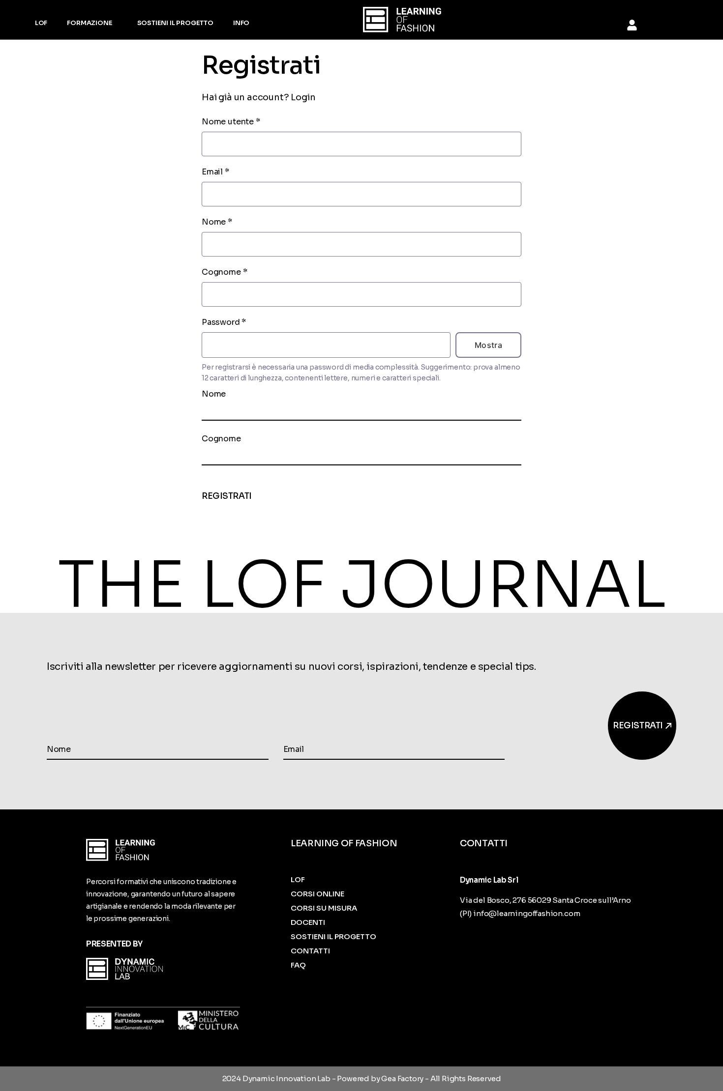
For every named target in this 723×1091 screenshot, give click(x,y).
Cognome (224, 272)
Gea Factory (402, 1078)
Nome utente (231, 121)
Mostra (489, 345)
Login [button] (303, 97)
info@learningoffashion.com (526, 913)
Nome (217, 222)
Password (224, 322)
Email (215, 172)
